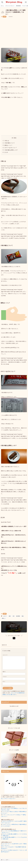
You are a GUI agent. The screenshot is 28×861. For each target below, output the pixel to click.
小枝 (13, 616)
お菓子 (4, 16)
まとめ (6, 152)
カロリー (5, 616)
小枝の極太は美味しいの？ (11, 150)
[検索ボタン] (2, 2)
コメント (5, 655)
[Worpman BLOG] (14, 2)
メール (4, 676)
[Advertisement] (14, 31)
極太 (23, 616)
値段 (10, 616)
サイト (4, 681)
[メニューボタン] (26, 2)
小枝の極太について (9, 143)
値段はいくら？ (8, 145)
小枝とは (6, 140)
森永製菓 (18, 616)
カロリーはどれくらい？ (10, 147)
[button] (14, 638)
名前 (4, 671)
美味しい (4, 618)
